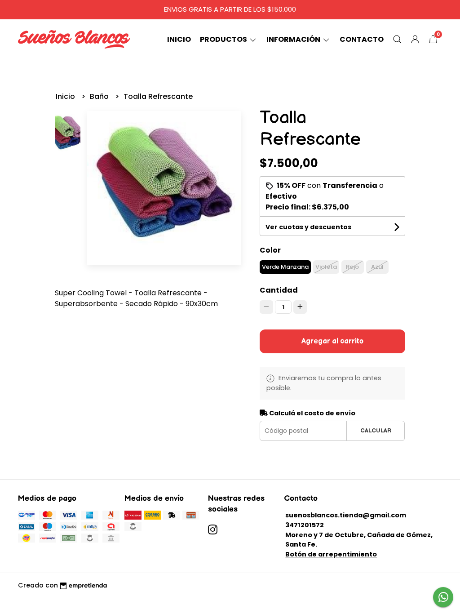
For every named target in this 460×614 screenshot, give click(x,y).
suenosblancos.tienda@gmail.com (345, 515)
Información (294, 39)
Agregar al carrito (332, 341)
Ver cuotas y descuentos (308, 226)
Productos (224, 39)
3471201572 (304, 525)
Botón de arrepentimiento (331, 554)
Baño (100, 96)
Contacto (362, 39)
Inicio (179, 39)
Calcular (375, 430)
